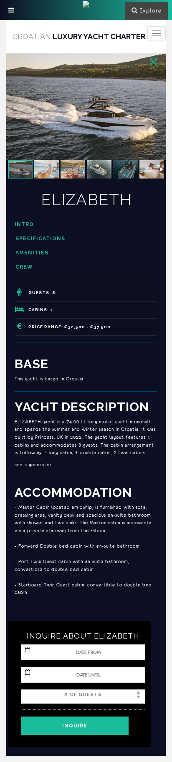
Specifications (40, 238)
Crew (24, 267)
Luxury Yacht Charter (79, 36)
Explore (150, 10)
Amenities (31, 253)
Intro (24, 224)
